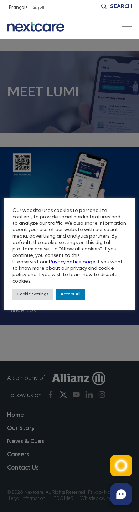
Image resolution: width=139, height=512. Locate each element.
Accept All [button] (71, 294)
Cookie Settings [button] (32, 294)
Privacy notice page (72, 261)
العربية (38, 7)
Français (18, 7)
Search (121, 6)
